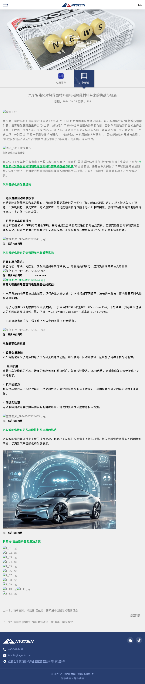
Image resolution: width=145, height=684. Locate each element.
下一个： (38, 622)
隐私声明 (79, 678)
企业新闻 (92, 42)
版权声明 (66, 678)
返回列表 (135, 615)
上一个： (40, 610)
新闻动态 (79, 42)
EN (140, 4)
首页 (68, 42)
